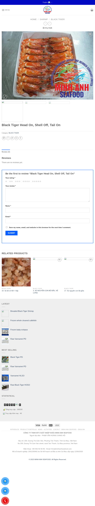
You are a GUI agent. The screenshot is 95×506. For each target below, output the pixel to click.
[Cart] (92, 10)
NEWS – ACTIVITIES (45, 429)
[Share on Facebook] (8, 138)
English (45, 2)
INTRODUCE (14, 429)
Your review (10, 186)
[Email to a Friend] (16, 138)
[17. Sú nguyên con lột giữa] (78, 272)
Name (8, 206)
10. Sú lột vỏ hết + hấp (10, 291)
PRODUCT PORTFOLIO (28, 429)
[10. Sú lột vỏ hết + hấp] (16, 272)
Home (33, 19)
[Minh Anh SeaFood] (47, 10)
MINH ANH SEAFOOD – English (73, 429)
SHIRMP (44, 19)
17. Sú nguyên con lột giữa (74, 291)
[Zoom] (5, 97)
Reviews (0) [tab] (6, 152)
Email (8, 216)
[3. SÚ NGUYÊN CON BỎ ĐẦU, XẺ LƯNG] (47, 272)
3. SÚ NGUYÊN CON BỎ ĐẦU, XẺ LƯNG (45, 292)
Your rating (10, 178)
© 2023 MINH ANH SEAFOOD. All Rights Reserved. (47, 459)
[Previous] (6, 65)
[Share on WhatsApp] (4, 138)
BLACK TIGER (58, 19)
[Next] (88, 65)
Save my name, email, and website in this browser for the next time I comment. (40, 227)
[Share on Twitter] (12, 138)
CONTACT (56, 429)
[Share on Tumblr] (20, 138)
